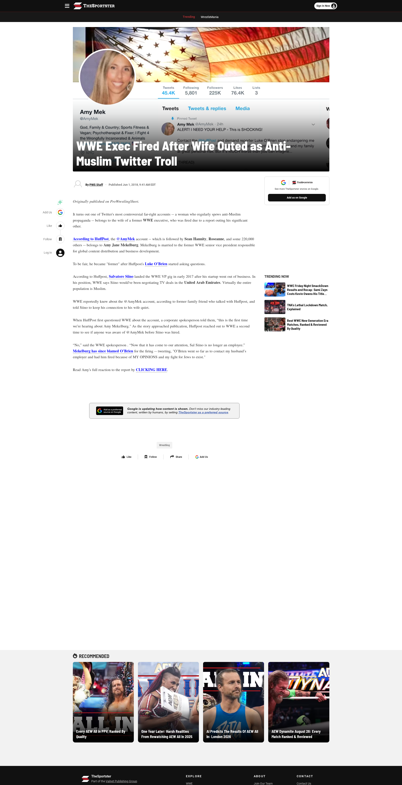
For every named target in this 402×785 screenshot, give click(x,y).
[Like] (60, 226)
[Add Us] (60, 212)
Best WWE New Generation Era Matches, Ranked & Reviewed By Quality (307, 324)
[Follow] (60, 239)
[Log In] (60, 252)
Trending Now (276, 276)
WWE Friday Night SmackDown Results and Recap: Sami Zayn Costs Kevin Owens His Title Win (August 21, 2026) (307, 290)
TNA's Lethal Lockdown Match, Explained (307, 307)
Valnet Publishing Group (121, 781)
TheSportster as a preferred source (203, 412)
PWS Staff (96, 184)
